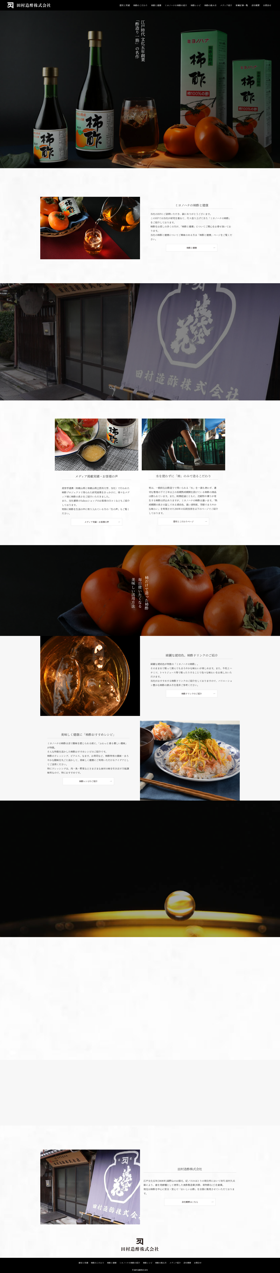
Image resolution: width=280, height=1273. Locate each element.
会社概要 (187, 1262)
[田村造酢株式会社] (29, 5)
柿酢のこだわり (97, 1262)
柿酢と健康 (112, 1262)
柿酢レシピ (147, 1262)
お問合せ (198, 1262)
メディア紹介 (175, 1262)
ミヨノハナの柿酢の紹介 (129, 1262)
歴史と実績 (83, 1262)
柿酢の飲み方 (161, 1262)
